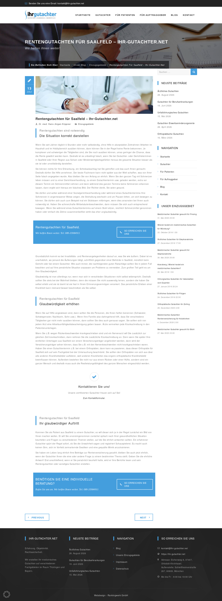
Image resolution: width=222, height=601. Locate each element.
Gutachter (103, 15)
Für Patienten (125, 15)
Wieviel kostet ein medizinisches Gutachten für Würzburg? (177, 226)
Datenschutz (122, 568)
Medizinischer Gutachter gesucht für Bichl (176, 329)
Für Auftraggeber (153, 15)
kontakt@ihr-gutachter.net (71, 3)
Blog (174, 15)
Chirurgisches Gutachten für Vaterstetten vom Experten (176, 281)
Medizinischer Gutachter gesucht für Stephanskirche (174, 252)
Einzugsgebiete (86, 124)
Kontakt (189, 15)
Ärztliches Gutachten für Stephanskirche (175, 239)
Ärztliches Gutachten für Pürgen (172, 293)
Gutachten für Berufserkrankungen (175, 101)
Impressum (121, 561)
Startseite (83, 15)
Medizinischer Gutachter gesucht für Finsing (177, 214)
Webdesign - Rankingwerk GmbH (111, 595)
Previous (38, 517)
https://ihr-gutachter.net (173, 553)
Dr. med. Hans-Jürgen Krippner (55, 124)
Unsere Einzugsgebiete (128, 555)
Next (143, 517)
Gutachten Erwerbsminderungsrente (176, 123)
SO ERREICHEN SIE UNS (135, 232)
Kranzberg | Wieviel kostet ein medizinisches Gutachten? (171, 266)
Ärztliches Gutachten (168, 91)
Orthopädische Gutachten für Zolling (174, 304)
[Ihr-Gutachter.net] (40, 15)
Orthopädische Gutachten (171, 133)
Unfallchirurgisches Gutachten (173, 112)
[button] (6, 594)
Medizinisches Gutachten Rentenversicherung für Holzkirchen (174, 316)
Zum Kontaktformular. (94, 398)
